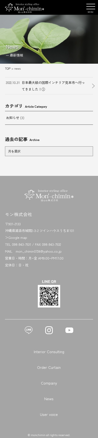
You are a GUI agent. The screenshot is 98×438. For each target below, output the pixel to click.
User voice (49, 414)
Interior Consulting (49, 351)
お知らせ (12, 117)
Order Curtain (49, 367)
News (49, 398)
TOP (7, 68)
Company (49, 383)
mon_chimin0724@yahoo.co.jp (39, 251)
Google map (17, 237)
